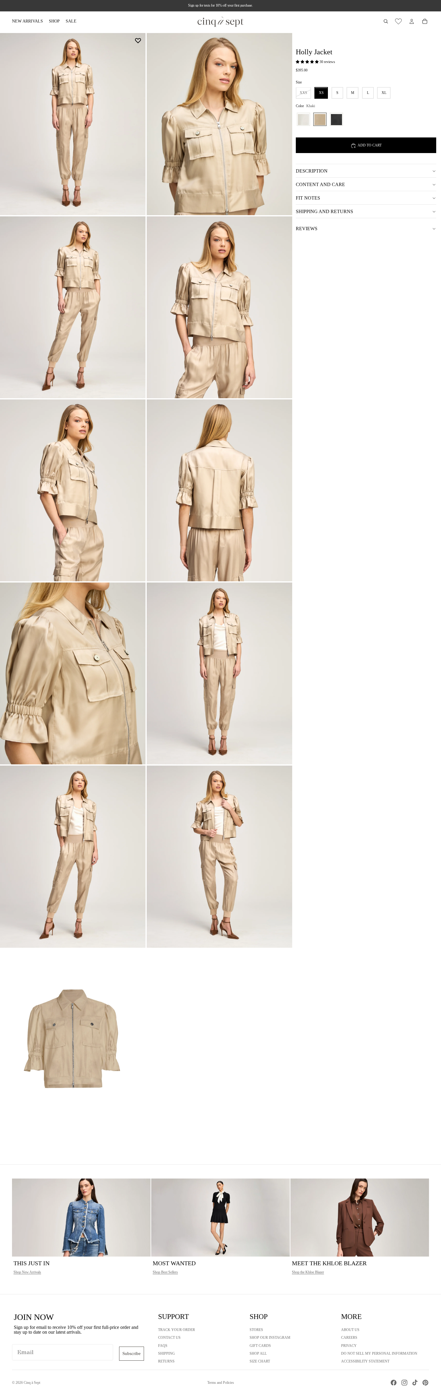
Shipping (166, 1353)
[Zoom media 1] (73, 124)
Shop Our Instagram (270, 1337)
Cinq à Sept (32, 1382)
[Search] (385, 21)
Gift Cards (260, 1346)
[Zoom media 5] (73, 490)
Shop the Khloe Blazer (308, 1272)
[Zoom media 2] (219, 124)
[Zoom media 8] (219, 673)
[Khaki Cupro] (320, 120)
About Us (350, 1330)
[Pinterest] (425, 1382)
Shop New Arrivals (27, 1272)
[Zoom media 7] (73, 673)
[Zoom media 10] (219, 856)
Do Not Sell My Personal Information (379, 1353)
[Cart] (424, 21)
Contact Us (169, 1337)
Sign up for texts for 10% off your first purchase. (220, 5)
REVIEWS (306, 228)
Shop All (258, 1353)
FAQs (162, 1346)
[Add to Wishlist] (138, 40)
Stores (256, 1330)
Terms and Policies (220, 1382)
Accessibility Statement (365, 1361)
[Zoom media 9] (73, 856)
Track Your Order (176, 1330)
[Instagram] (404, 1382)
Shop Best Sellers (165, 1272)
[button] (308, 62)
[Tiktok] (414, 1382)
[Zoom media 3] (73, 307)
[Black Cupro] (336, 120)
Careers (349, 1337)
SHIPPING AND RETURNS (324, 211)
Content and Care (320, 184)
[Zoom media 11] (73, 1040)
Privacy (349, 1346)
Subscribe (131, 1353)
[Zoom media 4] (219, 307)
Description (312, 170)
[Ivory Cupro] (303, 120)
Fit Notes (308, 197)
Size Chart (260, 1361)
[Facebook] (393, 1382)
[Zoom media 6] (219, 490)
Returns (166, 1361)
